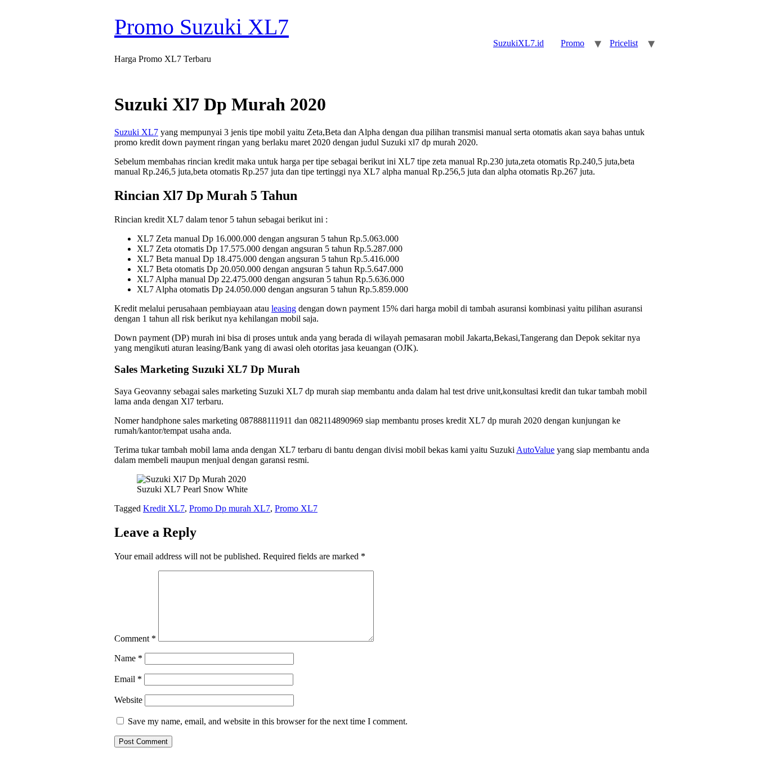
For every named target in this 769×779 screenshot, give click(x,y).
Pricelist (624, 43)
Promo (572, 43)
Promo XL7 (296, 508)
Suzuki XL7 (136, 132)
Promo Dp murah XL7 (229, 508)
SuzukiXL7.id (518, 43)
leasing (283, 308)
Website (128, 700)
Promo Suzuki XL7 (201, 26)
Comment (135, 638)
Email (128, 679)
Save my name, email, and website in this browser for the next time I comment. (268, 721)
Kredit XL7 (164, 508)
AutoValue (535, 450)
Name (128, 658)
